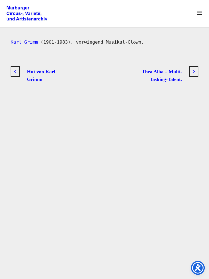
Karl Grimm (24, 42)
